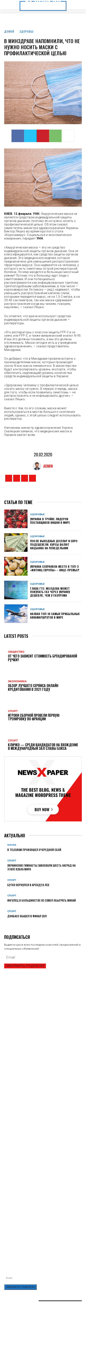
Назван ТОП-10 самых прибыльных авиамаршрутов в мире (55, 615)
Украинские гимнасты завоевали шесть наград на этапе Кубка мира (41, 867)
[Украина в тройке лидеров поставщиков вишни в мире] (16, 519)
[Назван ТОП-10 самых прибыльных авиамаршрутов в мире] (16, 613)
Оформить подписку (25, 966)
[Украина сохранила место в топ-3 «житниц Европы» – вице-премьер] (16, 566)
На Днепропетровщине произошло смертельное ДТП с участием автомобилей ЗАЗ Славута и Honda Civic (40, 1209)
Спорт (11, 861)
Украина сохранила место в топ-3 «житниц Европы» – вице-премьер (54, 568)
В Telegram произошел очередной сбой (34, 849)
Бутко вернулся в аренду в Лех (28, 885)
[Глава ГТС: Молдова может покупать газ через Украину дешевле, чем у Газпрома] (16, 590)
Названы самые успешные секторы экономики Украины (41, 1045)
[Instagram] (16, 478)
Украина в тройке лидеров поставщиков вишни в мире (50, 521)
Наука (11, 845)
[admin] (38, 466)
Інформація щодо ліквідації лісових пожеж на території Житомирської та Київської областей (42, 1218)
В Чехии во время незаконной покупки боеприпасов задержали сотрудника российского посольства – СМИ (41, 1071)
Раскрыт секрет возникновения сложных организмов (40, 1146)
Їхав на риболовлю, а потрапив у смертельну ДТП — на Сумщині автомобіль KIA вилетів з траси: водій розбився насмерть (42, 1228)
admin (48, 466)
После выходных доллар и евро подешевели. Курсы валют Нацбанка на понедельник (53, 544)
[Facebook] (17, 136)
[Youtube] (32, 478)
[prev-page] (5, 922)
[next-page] (7, 922)
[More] (68, 136)
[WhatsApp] (55, 136)
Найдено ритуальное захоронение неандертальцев (39, 1139)
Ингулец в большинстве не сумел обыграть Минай (41, 900)
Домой (9, 31)
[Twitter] (30, 136)
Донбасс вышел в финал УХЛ (27, 916)
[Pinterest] (43, 136)
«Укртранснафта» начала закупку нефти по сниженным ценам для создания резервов (41, 1200)
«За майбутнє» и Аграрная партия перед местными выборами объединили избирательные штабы (38, 1113)
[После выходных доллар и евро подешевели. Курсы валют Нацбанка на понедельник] (16, 542)
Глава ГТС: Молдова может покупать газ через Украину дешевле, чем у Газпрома (50, 592)
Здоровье (26, 31)
